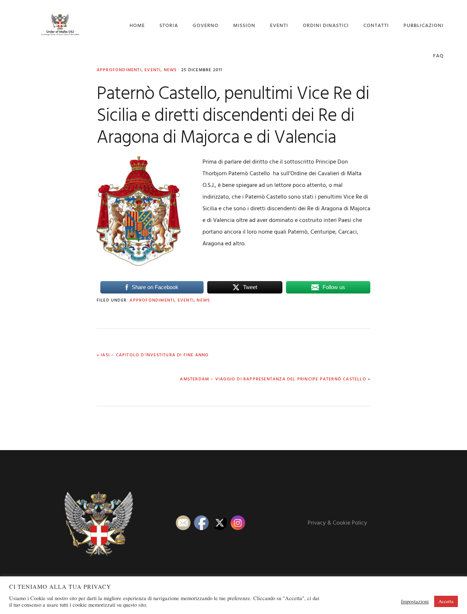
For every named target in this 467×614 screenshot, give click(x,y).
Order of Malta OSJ (59, 24)
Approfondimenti (152, 300)
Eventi (186, 300)
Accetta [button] (446, 601)
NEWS (203, 300)
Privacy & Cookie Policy (337, 523)
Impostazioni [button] (415, 601)
